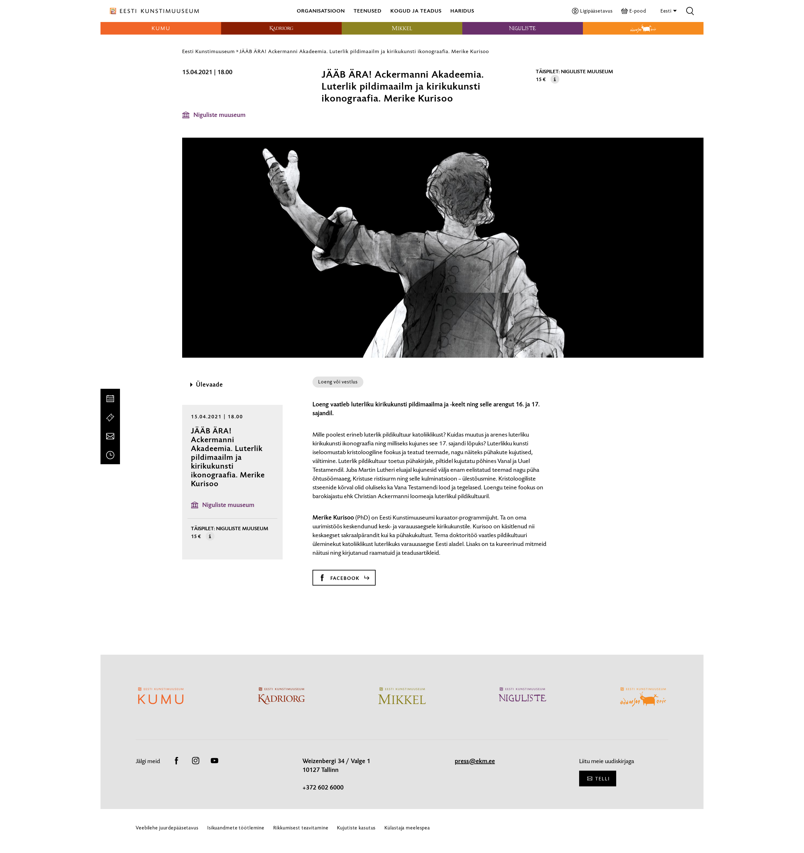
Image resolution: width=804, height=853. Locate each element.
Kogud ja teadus (416, 11)
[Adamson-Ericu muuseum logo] (643, 28)
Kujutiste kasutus (356, 828)
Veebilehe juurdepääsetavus (167, 828)
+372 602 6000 (323, 787)
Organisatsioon (321, 11)
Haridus (462, 11)
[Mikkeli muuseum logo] (402, 28)
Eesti (666, 11)
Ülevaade (209, 384)
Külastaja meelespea (407, 828)
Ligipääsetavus (596, 11)
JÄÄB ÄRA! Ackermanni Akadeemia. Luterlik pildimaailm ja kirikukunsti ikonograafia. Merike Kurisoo (364, 51)
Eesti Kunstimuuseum (208, 51)
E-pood (637, 11)
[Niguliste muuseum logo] (522, 28)
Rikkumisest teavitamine (300, 828)
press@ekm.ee (475, 761)
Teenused (368, 11)
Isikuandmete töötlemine (235, 828)
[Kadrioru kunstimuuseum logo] (281, 28)
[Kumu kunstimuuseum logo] (160, 28)
